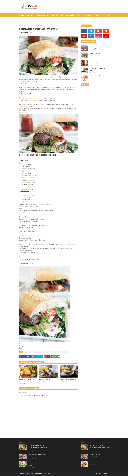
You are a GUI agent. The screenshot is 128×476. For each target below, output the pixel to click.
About (100, 473)
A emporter (27, 352)
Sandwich (58, 352)
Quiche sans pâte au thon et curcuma (27, 380)
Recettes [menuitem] (29, 15)
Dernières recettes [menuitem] (42, 15)
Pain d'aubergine (94, 53)
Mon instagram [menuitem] (87, 15)
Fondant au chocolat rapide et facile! (98, 69)
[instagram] (98, 36)
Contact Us (106, 473)
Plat (53, 352)
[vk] (91, 36)
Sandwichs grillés (94, 454)
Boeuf (40, 352)
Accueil (21, 25)
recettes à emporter (33, 100)
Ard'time (34, 352)
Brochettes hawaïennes (96, 462)
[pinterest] (84, 36)
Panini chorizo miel (45, 379)
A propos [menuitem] (97, 15)
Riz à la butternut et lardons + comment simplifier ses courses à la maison (37, 447)
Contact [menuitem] (23, 19)
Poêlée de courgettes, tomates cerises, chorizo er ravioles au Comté (37, 463)
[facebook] (84, 31)
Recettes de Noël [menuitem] (57, 15)
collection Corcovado (25, 106)
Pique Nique (47, 352)
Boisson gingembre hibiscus (98, 76)
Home (95, 473)
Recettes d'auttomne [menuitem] (72, 15)
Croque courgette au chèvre (68, 379)
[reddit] (106, 31)
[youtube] (106, 36)
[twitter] (91, 31)
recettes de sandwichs (35, 98)
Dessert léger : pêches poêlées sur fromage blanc (99, 47)
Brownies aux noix (94, 61)
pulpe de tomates (31, 180)
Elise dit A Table (23, 32)
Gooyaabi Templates (48, 473)
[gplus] (98, 31)
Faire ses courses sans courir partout (36, 455)
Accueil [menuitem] (21, 15)
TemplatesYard (31, 473)
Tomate (25, 25)
